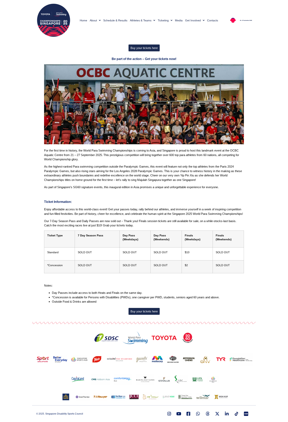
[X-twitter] (217, 413)
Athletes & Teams (140, 20)
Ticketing (163, 20)
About (93, 20)
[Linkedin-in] (227, 413)
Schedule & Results (115, 20)
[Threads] (207, 413)
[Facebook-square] (188, 413)
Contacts (212, 20)
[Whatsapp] (198, 413)
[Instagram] (169, 413)
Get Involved (193, 20)
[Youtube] (179, 413)
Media (179, 20)
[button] (95, 20)
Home (83, 20)
